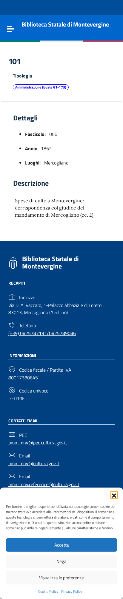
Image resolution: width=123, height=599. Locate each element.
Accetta (61, 544)
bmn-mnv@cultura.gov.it (33, 463)
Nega (61, 561)
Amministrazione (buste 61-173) (40, 87)
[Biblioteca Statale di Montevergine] (13, 262)
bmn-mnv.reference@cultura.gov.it (43, 484)
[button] (114, 495)
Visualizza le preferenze (61, 577)
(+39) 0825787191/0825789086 (42, 333)
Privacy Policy (71, 591)
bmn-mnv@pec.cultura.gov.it (37, 442)
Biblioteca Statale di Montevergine (50, 262)
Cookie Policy (48, 591)
